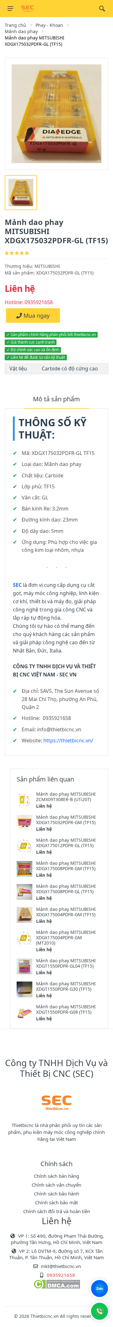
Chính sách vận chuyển (56, 1185)
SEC (17, 584)
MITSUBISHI (47, 266)
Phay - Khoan (49, 25)
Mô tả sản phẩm (56, 399)
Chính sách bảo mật (56, 1202)
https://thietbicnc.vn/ (68, 740)
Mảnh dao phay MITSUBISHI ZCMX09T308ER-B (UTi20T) (66, 796)
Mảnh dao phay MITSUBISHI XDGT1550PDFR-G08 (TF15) (66, 1009)
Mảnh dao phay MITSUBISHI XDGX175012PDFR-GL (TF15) (66, 842)
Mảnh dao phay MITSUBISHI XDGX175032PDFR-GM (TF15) (66, 819)
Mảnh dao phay (21, 31)
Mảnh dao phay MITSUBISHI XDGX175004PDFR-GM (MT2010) (66, 937)
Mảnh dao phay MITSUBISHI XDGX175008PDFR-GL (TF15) (66, 888)
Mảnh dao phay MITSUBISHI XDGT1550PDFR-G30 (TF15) (66, 986)
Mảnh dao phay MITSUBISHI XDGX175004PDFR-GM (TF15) (66, 911)
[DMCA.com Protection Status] (56, 1283)
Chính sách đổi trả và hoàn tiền (56, 1211)
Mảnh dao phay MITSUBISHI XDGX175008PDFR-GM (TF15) (66, 865)
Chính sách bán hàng (56, 1176)
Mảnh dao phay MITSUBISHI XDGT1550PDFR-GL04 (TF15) (66, 963)
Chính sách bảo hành (56, 1193)
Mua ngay (36, 315)
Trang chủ (15, 25)
